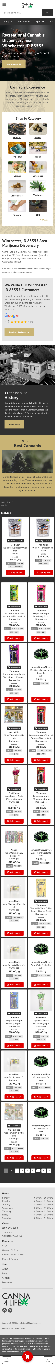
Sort (48, 1362)
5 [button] (33, 1170)
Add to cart (16, 572)
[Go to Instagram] (10, 1310)
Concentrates (17, 195)
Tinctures (37, 195)
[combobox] (22, 12)
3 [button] (22, 1170)
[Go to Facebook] (4, 1310)
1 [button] (11, 1170)
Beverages (38, 175)
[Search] (47, 12)
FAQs (4, 1245)
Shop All (17, 137)
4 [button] (27, 1170)
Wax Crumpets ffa (41, 1077)
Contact (5, 1277)
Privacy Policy (7, 1328)
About (5, 1268)
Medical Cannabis (10, 1259)
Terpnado (14, 610)
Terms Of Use (20, 1328)
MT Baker (15, 545)
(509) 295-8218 (10, 1227)
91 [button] (43, 1170)
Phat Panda (14, 793)
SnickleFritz (14, 732)
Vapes (38, 156)
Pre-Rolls (17, 156)
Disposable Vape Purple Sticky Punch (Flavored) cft (14, 677)
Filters (6, 1362)
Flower (38, 137)
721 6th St (7, 1232)
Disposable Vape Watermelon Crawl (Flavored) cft (41, 799)
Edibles (17, 175)
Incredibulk (14, 901)
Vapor (14, 850)
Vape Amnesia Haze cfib (14, 965)
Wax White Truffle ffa (41, 965)
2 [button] (16, 1170)
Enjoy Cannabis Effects (13, 1254)
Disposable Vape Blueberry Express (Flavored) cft (14, 1023)
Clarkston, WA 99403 (12, 1235)
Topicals (17, 214)
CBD (38, 214)
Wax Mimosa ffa (41, 1128)
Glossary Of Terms (10, 1250)
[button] (4, 5)
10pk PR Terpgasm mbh (43, 548)
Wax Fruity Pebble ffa (41, 853)
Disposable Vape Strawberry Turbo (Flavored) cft (41, 616)
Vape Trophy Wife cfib (14, 1077)
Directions (7, 1282)
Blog (4, 1273)
